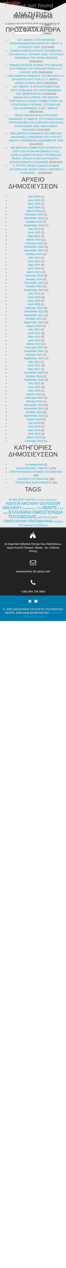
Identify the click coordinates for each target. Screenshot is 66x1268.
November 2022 (34, 315)
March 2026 (34, 210)
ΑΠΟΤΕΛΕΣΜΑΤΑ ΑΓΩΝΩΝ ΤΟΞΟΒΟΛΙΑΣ (36, 471)
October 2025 (34, 221)
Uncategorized (34, 464)
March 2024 (34, 272)
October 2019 (34, 412)
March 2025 (34, 239)
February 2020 (34, 397)
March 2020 (34, 394)
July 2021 (34, 361)
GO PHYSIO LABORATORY (46, 500)
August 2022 (34, 325)
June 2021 (34, 365)
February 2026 (34, 214)
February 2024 (34, 275)
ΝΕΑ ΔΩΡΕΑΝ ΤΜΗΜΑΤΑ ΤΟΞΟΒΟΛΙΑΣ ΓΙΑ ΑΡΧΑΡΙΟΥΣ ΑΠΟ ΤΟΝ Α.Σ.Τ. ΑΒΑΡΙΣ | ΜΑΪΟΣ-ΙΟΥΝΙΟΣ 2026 (36, 79)
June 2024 (34, 261)
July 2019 (34, 423)
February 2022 (34, 347)
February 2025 (34, 243)
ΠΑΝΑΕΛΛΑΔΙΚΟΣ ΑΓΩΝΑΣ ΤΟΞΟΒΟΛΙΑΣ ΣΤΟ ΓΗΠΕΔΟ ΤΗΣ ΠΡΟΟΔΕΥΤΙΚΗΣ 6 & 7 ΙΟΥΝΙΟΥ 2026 (36, 69)
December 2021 (34, 351)
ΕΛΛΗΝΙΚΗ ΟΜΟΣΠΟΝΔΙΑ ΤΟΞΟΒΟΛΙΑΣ (35, 514)
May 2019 (34, 430)
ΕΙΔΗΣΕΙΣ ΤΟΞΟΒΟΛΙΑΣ (33, 479)
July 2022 (34, 329)
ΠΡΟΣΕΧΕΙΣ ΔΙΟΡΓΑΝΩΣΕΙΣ (33, 482)
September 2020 (34, 379)
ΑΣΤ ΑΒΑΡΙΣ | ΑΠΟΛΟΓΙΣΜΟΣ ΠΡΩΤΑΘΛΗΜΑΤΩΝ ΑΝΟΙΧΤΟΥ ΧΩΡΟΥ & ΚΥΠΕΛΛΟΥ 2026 (36, 43)
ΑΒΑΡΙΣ (49, 507)
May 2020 (34, 390)
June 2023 (34, 297)
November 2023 (34, 282)
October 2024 (34, 254)
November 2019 (34, 408)
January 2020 (34, 401)
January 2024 (34, 279)
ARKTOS (30, 500)
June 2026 (34, 200)
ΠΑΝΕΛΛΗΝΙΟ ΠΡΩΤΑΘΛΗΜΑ (28, 521)
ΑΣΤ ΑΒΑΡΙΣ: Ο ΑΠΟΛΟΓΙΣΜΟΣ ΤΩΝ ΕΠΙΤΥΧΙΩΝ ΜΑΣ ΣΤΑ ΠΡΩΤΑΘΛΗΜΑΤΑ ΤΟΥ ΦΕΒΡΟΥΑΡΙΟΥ (36, 90)
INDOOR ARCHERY (22, 503)
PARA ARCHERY (29, 508)
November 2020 (34, 372)
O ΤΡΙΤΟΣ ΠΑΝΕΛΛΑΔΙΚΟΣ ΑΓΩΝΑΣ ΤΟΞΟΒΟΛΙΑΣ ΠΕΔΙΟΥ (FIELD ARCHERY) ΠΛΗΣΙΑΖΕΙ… (36, 169)
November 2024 (34, 250)
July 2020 (34, 383)
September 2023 (34, 290)
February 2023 (34, 308)
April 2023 (34, 304)
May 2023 (34, 300)
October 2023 (34, 286)
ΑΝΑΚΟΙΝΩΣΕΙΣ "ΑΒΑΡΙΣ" (32, 468)
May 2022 (34, 336)
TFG (38, 508)
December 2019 (34, 405)
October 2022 (34, 318)
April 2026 (34, 207)
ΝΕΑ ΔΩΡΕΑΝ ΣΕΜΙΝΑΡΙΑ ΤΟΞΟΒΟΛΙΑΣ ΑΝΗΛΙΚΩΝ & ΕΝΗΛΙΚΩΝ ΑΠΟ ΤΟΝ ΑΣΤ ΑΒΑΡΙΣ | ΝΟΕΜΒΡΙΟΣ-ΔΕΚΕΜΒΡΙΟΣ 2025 (36, 137)
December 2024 (34, 246)
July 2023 (34, 293)
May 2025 (34, 236)
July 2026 (34, 196)
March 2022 (34, 343)
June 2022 (34, 333)
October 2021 (34, 354)
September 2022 (34, 322)
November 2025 (34, 218)
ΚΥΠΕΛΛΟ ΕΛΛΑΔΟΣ (47, 517)
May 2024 (34, 264)
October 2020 (34, 376)
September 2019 (34, 415)
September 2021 (34, 358)
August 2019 (34, 419)
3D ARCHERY (17, 499)
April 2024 (34, 268)
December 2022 (34, 311)
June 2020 (34, 387)
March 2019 (34, 437)
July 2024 (34, 257)
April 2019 (34, 433)
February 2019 (34, 440)
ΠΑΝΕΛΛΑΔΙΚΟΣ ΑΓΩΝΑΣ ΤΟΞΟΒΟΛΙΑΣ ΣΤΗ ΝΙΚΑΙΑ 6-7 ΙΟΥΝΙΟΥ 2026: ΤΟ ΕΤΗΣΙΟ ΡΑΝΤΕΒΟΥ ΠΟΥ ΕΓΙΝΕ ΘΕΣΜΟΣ (36, 54)
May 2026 (34, 203)
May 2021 (34, 369)
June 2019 (34, 426)
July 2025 (34, 228)
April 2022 (34, 340)
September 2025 (34, 225)
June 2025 (34, 232)
